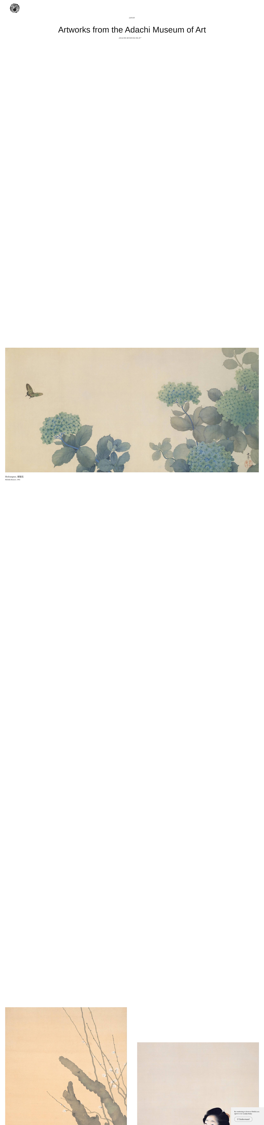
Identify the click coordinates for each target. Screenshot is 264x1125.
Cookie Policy (247, 1114)
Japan (132, 18)
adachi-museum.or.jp (130, 38)
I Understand (243, 1119)
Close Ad (250, 679)
